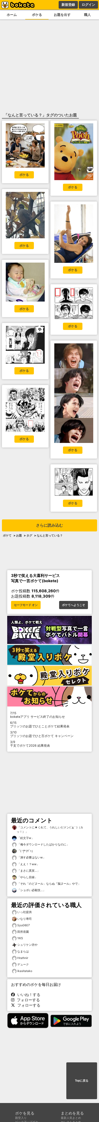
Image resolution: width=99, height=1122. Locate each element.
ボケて (7, 535)
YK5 (20, 938)
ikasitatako (24, 971)
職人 (87, 15)
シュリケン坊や (27, 944)
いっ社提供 (24, 912)
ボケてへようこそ (73, 605)
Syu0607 (23, 925)
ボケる (37, 15)
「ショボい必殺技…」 (31, 890)
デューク (23, 964)
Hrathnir (22, 958)
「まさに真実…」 (28, 870)
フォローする (27, 999)
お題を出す (62, 15)
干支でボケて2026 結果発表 (30, 743)
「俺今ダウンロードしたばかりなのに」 (43, 844)
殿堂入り (21, 1118)
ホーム (12, 15)
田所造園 (23, 931)
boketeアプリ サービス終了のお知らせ (37, 715)
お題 (19, 535)
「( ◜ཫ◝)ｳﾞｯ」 (25, 851)
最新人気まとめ (71, 1118)
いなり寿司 (24, 918)
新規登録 (68, 4)
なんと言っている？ (50, 535)
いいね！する (27, 994)
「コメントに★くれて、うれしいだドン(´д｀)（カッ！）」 (50, 829)
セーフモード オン (26, 605)
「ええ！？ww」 (28, 864)
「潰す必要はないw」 (31, 857)
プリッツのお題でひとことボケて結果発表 (39, 724)
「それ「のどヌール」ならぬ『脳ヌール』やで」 (49, 883)
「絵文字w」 (25, 838)
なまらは (23, 951)
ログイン (88, 4)
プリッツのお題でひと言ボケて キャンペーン (42, 734)
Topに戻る (81, 1080)
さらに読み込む (49, 525)
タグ (29, 535)
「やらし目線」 (27, 877)
